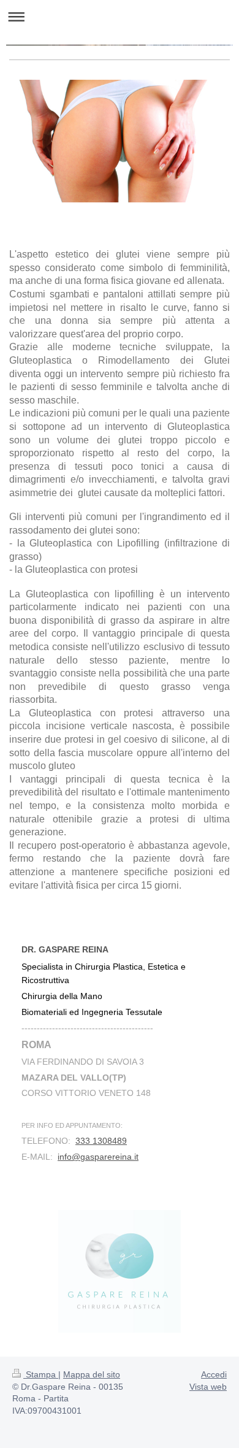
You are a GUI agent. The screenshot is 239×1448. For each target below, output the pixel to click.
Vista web (208, 1387)
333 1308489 (101, 1141)
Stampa (40, 1374)
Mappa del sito (91, 1374)
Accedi (214, 1374)
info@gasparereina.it (98, 1157)
